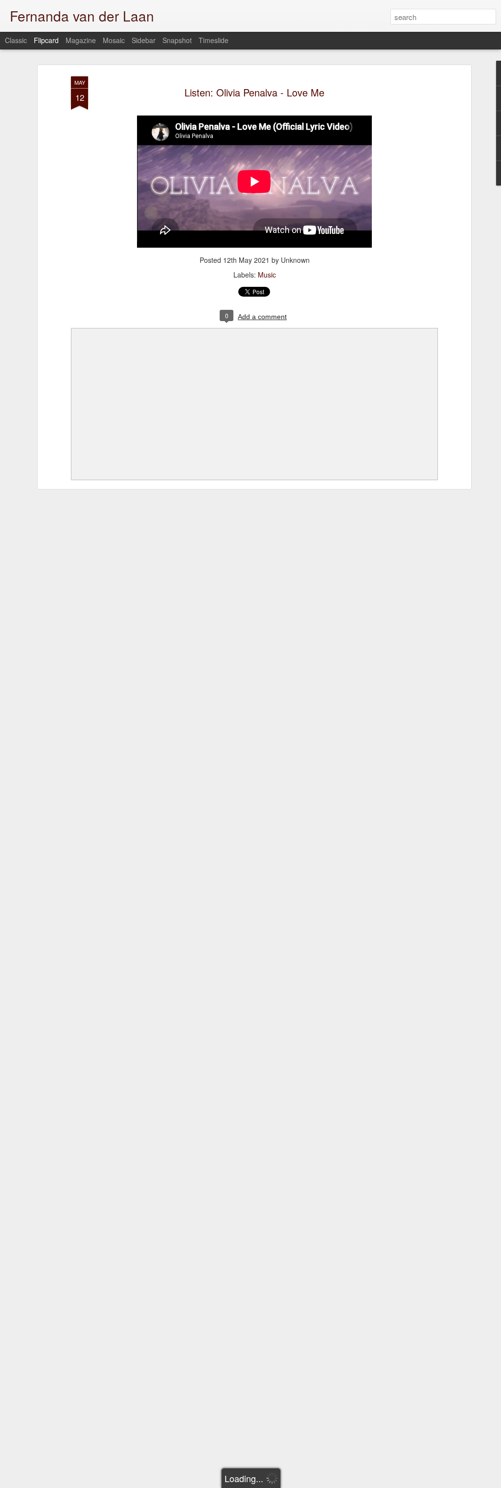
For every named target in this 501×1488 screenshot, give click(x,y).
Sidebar (144, 40)
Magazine (81, 40)
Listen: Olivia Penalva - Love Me (254, 92)
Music (267, 274)
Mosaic (114, 40)
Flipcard (46, 40)
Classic (16, 40)
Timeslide (213, 40)
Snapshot (177, 40)
